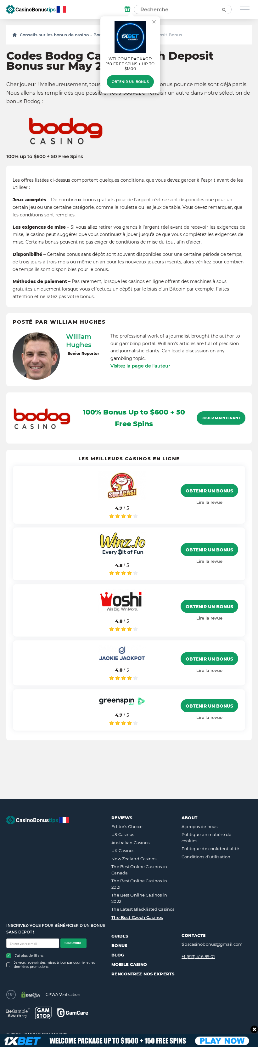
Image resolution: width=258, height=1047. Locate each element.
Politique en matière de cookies (206, 837)
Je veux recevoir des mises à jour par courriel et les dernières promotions (54, 965)
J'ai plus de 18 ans (29, 956)
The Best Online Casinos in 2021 (139, 884)
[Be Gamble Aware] (18, 1013)
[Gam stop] (43, 1013)
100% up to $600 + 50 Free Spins (44, 156)
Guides (119, 935)
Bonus (119, 945)
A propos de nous (199, 826)
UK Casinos (122, 850)
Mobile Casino (129, 964)
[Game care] (72, 1013)
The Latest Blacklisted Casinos (142, 909)
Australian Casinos (130, 842)
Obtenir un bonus (130, 81)
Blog (117, 954)
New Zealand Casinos (133, 858)
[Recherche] (224, 9)
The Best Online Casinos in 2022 (139, 898)
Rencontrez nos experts (142, 973)
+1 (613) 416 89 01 (198, 956)
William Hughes (78, 341)
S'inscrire (73, 943)
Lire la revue (209, 502)
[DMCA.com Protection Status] (30, 994)
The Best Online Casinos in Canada (139, 869)
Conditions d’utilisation (206, 856)
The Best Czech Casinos (137, 917)
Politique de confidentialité (210, 848)
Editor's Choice (127, 826)
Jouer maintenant (221, 418)
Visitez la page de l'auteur (140, 366)
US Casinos (122, 834)
